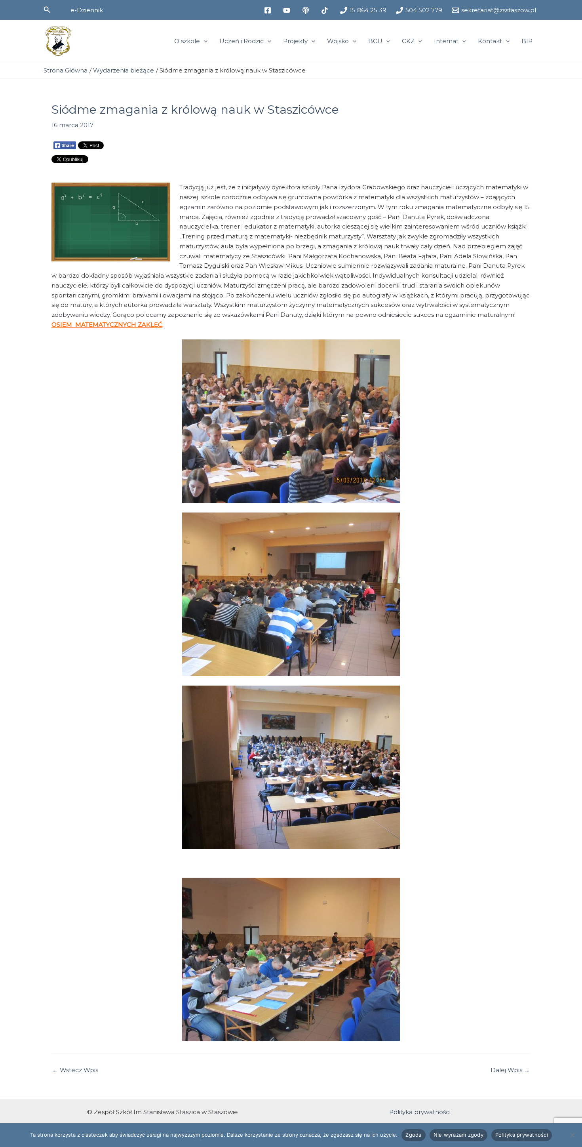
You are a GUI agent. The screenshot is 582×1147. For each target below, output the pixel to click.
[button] (47, 10)
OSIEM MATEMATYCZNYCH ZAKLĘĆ (106, 324)
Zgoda (413, 1135)
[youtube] (288, 10)
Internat (446, 41)
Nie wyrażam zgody (458, 1135)
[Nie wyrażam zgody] (572, 1135)
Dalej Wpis (510, 1070)
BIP (527, 41)
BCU (375, 41)
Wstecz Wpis (75, 1070)
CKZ (408, 41)
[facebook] (269, 10)
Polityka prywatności (420, 1112)
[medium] (307, 10)
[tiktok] (326, 10)
